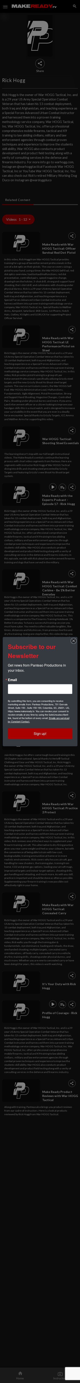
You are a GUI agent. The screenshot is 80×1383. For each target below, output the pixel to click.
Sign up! (40, 733)
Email (12, 680)
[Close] (73, 640)
